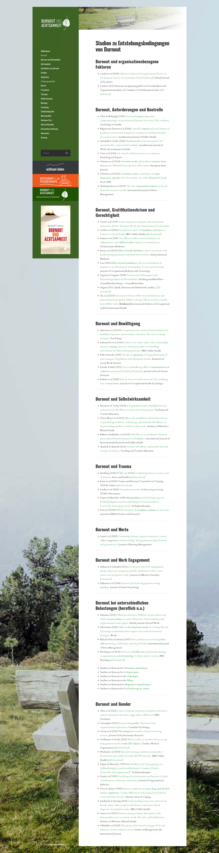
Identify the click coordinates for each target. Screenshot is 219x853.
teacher (154, 405)
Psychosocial (132, 141)
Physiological (125, 731)
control (139, 116)
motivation (113, 383)
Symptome (45, 76)
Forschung (45, 107)
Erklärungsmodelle (48, 81)
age (133, 714)
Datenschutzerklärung (49, 128)
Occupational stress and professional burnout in (145, 330)
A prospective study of (129, 230)
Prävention (45, 89)
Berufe (43, 85)
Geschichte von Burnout (50, 68)
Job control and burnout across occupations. (138, 153)
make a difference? (144, 714)
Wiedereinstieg (46, 98)
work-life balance (131, 743)
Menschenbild (46, 115)
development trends (138, 627)
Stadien (44, 72)
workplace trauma (146, 509)
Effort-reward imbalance (131, 250)
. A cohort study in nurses (145, 655)
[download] (106, 579)
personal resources (147, 186)
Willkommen (45, 51)
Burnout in (127, 651)
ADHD (131, 473)
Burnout (44, 55)
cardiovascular (126, 242)
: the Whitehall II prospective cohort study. (129, 165)
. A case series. (162, 509)
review (134, 145)
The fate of (127, 354)
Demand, (136, 128)
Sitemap (44, 137)
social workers (114, 619)
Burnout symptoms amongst (136, 788)
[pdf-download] (154, 234)
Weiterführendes (47, 124)
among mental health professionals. (125, 371)
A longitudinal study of (138, 405)
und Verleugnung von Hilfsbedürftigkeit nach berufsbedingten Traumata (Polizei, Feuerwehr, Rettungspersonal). (132, 501)
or (129, 714)
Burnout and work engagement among (140, 583)
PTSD (120, 473)
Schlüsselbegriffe (47, 111)
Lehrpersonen (131, 672)
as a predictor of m (146, 173)
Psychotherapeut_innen (136, 688)
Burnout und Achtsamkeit (50, 59)
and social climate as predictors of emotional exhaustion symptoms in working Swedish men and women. (134, 132)
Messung (44, 102)
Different (123, 627)
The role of (132, 186)
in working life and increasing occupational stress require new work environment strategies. (134, 631)
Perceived (130, 116)
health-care (139, 651)
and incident (144, 161)
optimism (138, 354)
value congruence (109, 540)
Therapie (44, 94)
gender (135, 723)
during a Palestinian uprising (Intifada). (127, 643)
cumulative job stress (152, 230)
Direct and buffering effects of (137, 367)
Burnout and (125, 723)
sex (126, 714)
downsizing (126, 655)
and (125, 473)
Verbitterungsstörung (152, 489)
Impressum (45, 133)
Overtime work (129, 161)
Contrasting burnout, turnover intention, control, (142, 536)
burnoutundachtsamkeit (57, 844)
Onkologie (132, 676)
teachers (104, 334)
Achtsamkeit (46, 63)
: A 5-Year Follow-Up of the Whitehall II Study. (143, 177)
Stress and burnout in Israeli (145, 639)
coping (113, 346)
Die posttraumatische (130, 489)
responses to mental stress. (147, 242)
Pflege (130, 680)
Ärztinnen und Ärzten (135, 668)
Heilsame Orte (46, 120)
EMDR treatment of (126, 509)
